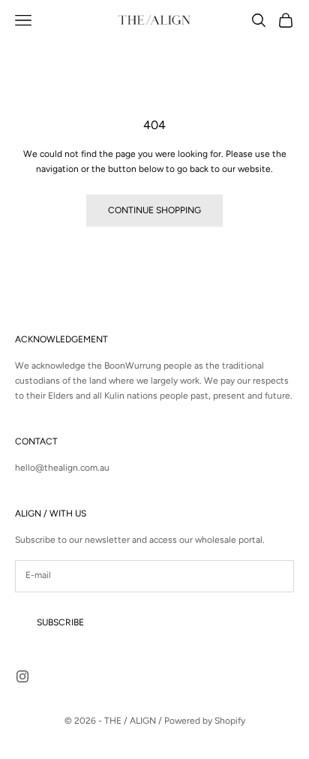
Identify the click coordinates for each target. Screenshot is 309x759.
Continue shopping (154, 210)
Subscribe (60, 622)
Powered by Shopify (204, 720)
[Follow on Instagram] (22, 676)
